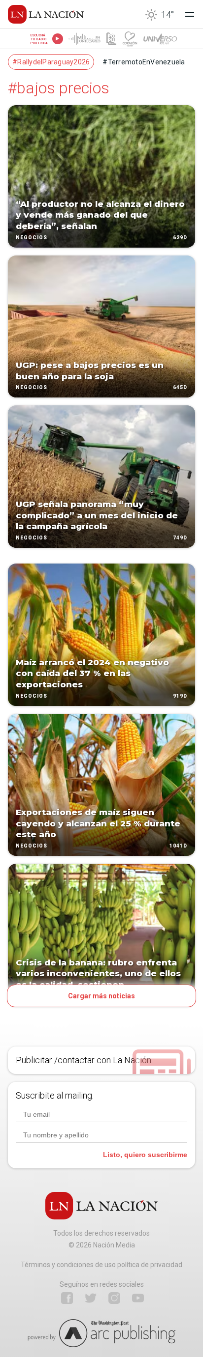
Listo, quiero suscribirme (145, 1155)
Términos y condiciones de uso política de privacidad (101, 1265)
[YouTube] (138, 1298)
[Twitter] (91, 1298)
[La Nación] (46, 14)
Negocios (31, 237)
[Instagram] (114, 1298)
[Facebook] (67, 1298)
